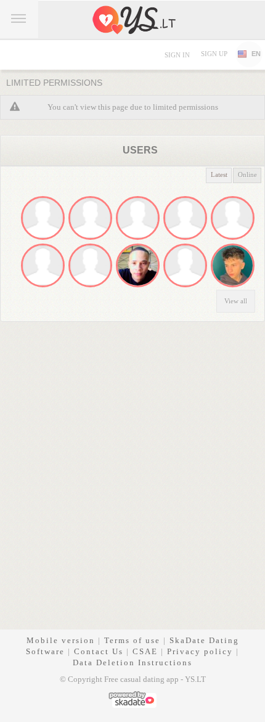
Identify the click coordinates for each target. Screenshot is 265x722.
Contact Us (98, 651)
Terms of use (132, 640)
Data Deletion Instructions (132, 662)
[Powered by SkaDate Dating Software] (132, 698)
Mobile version (60, 640)
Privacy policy (200, 651)
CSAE (145, 651)
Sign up (214, 53)
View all (235, 301)
